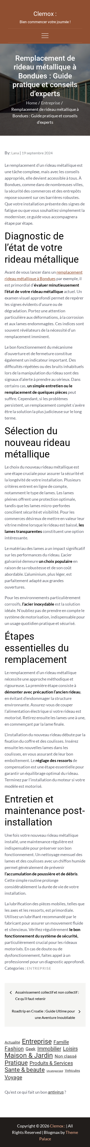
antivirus (56, 1092)
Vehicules (72, 1071)
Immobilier (49, 1049)
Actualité (12, 1042)
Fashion (14, 1049)
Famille (61, 1042)
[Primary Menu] (45, 35)
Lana (15, 153)
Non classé (66, 1056)
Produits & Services (51, 1063)
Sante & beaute (25, 1070)
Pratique (16, 1063)
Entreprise (39, 968)
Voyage (13, 1077)
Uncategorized (55, 1070)
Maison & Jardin (29, 1055)
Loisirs (70, 1049)
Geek (31, 1049)
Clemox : (45, 13)
